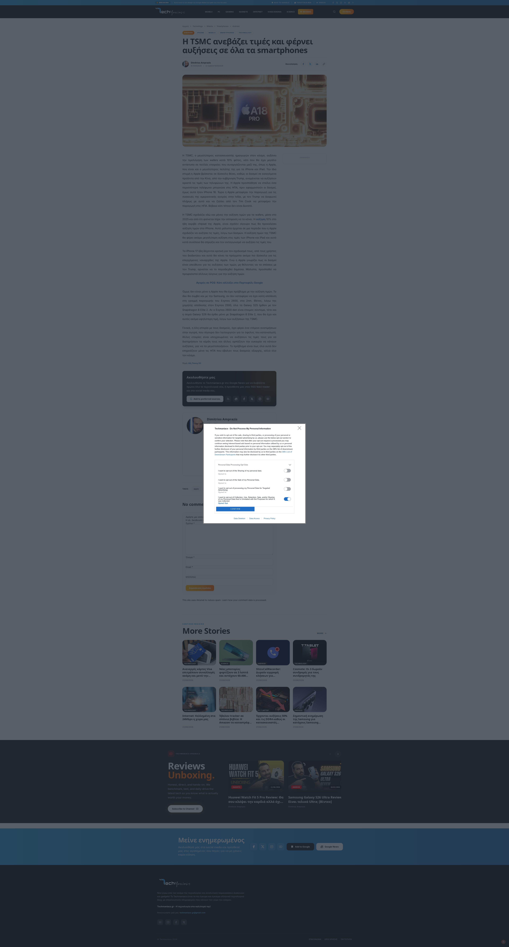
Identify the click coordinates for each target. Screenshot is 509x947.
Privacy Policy (269, 518)
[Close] (300, 428)
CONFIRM (235, 509)
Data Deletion (239, 518)
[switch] (287, 470)
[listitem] (254, 464)
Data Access (254, 518)
